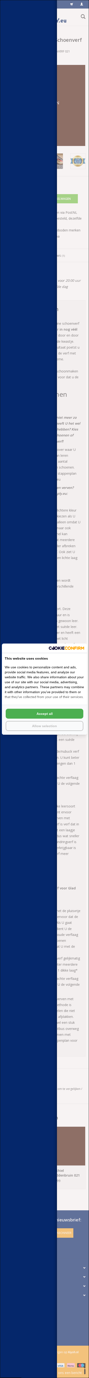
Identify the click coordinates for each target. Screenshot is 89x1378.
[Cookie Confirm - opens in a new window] (66, 648)
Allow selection (44, 726)
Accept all (45, 714)
